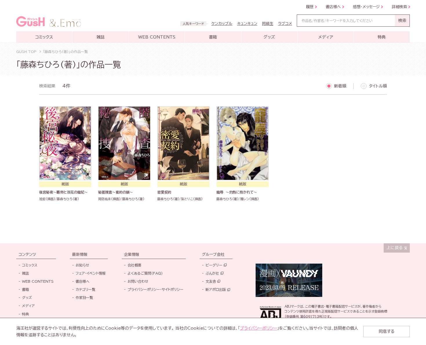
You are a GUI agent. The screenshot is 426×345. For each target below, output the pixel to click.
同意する (386, 331)
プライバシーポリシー (258, 328)
